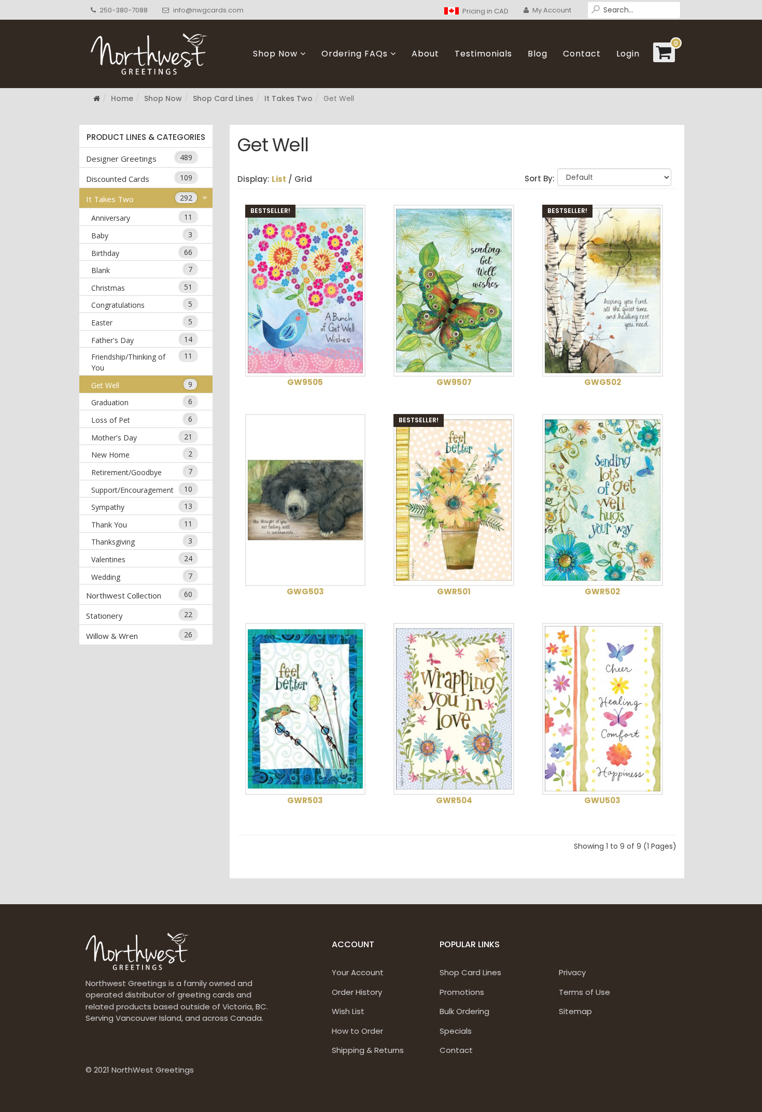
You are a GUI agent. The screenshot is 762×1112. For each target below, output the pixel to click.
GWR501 (454, 591)
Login (628, 54)
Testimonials (483, 54)
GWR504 (454, 800)
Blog (537, 54)
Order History (357, 992)
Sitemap (575, 1011)
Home (122, 98)
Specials (456, 1030)
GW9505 (305, 382)
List (279, 179)
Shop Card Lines (223, 98)
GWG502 (602, 382)
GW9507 (454, 382)
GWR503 (305, 800)
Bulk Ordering (464, 1011)
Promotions (462, 992)
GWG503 (305, 591)
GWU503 (602, 800)
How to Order (357, 1030)
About (425, 54)
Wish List (348, 1011)
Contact (582, 54)
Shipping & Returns (368, 1050)
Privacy (572, 972)
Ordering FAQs (354, 54)
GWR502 (602, 591)
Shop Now (275, 54)
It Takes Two (288, 98)
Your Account (358, 972)
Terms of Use (584, 992)
